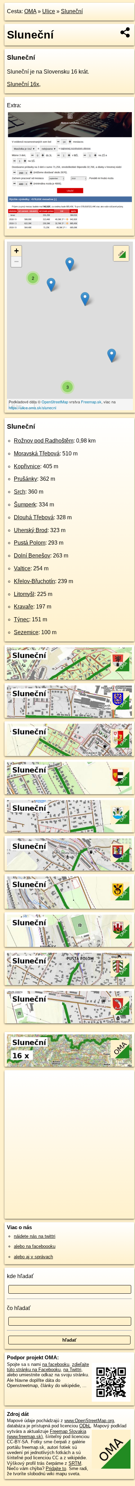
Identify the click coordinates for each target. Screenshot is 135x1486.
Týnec (21, 619)
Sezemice (26, 632)
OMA (30, 11)
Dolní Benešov (32, 556)
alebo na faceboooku (34, 1246)
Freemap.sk (91, 401)
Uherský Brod (30, 530)
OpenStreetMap (55, 401)
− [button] (16, 261)
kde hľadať (20, 1276)
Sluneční (72, 11)
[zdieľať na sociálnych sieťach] (125, 32)
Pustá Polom (29, 543)
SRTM (75, 1463)
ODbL (85, 1425)
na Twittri (72, 1369)
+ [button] (16, 250)
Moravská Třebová (37, 453)
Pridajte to (56, 1468)
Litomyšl (24, 594)
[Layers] (121, 253)
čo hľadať (18, 1308)
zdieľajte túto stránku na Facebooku (48, 1367)
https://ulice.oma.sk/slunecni (32, 407)
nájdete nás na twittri (34, 1236)
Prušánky (25, 479)
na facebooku (55, 1364)
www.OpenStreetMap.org (89, 1420)
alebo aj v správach (33, 1256)
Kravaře (23, 607)
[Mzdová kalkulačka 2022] (69, 227)
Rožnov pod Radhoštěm (43, 441)
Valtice (22, 568)
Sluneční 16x (23, 84)
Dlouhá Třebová (34, 517)
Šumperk (25, 504)
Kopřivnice (27, 466)
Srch (19, 492)
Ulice (48, 11)
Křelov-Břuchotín (34, 581)
